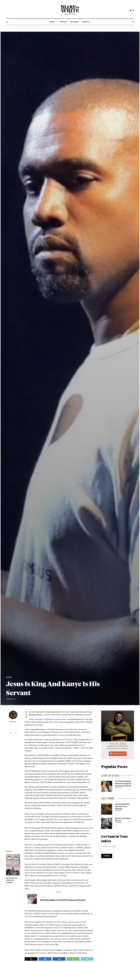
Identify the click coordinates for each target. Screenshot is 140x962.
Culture (8, 677)
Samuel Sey (13, 721)
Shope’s (32, 715)
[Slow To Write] (70, 9)
